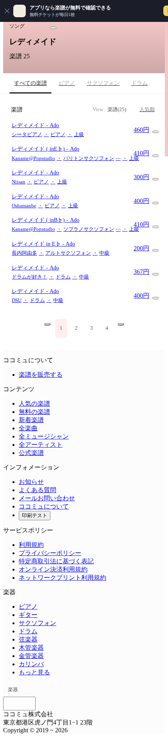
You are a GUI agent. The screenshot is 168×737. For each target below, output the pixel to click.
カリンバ (31, 664)
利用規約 (31, 544)
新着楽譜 (31, 420)
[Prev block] (47, 324)
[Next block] (121, 324)
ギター (28, 614)
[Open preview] (155, 132)
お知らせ (31, 481)
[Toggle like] (53, 28)
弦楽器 (28, 639)
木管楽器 (31, 647)
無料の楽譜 (34, 411)
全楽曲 (28, 428)
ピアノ (28, 606)
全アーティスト (41, 444)
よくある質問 (37, 490)
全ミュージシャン (44, 436)
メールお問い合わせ (47, 498)
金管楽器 (31, 656)
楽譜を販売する (41, 374)
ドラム (28, 631)
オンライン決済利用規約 (53, 569)
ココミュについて (44, 506)
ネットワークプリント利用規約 (62, 577)
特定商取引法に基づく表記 (56, 561)
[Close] (7, 11)
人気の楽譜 (34, 403)
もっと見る (34, 672)
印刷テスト (34, 515)
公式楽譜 (31, 452)
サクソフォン (37, 623)
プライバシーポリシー (50, 553)
